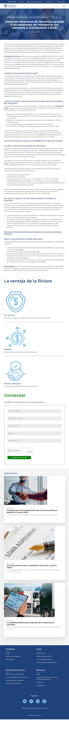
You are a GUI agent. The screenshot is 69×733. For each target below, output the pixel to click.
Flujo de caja (56, 17)
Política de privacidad (28, 708)
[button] (64, 6)
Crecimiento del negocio (18, 479)
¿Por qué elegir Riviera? (45, 659)
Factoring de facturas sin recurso (17, 677)
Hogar (8, 653)
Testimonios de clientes (44, 656)
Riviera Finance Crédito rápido (46, 662)
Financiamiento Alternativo (15, 680)
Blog (38, 674)
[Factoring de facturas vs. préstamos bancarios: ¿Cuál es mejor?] (34, 553)
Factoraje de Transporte (17, 17)
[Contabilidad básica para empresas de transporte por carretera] (34, 610)
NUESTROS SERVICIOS (13, 683)
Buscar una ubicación (13, 656)
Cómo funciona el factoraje (15, 674)
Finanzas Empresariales (39, 17)
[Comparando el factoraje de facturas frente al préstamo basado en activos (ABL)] (34, 499)
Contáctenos (41, 685)
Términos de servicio (41, 708)
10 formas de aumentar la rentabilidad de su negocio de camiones (38, 141)
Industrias (40, 682)
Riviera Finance (9, 266)
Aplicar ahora (41, 653)
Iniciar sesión (10, 659)
